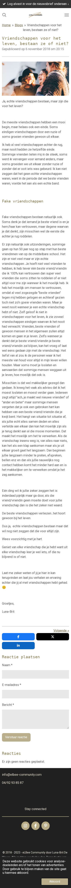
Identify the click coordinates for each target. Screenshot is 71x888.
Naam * (7, 665)
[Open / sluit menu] (66, 15)
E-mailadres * (11, 685)
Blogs (19, 25)
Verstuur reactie (16, 737)
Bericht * (8, 705)
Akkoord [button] (54, 881)
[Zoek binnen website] (4, 15)
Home (6, 25)
